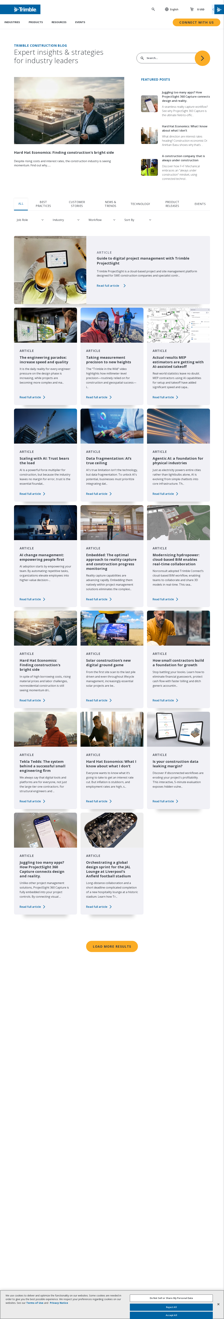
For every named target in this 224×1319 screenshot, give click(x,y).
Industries (12, 22)
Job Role (22, 220)
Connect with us (196, 22)
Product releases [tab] (172, 204)
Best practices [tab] (43, 204)
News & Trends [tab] (110, 204)
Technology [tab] (140, 204)
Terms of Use (34, 1302)
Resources (59, 22)
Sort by (129, 220)
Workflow (95, 220)
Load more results (112, 946)
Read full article (108, 286)
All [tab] (20, 204)
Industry (58, 220)
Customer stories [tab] (77, 204)
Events (80, 22)
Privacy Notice (59, 1302)
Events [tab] (200, 204)
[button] (170, 9)
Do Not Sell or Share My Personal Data (171, 1298)
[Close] (218, 1304)
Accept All (171, 1315)
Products (36, 22)
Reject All (171, 1307)
